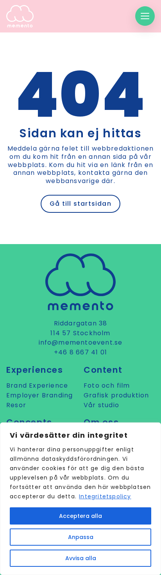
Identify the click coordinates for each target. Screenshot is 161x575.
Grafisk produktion (116, 395)
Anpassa (80, 537)
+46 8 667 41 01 (80, 352)
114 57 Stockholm (80, 333)
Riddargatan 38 (80, 323)
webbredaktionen (123, 148)
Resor (16, 405)
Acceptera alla (80, 516)
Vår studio (101, 405)
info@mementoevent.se (81, 342)
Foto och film (107, 385)
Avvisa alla (80, 558)
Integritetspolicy (105, 496)
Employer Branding (39, 395)
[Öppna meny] (145, 16)
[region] (80, 498)
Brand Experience (37, 385)
